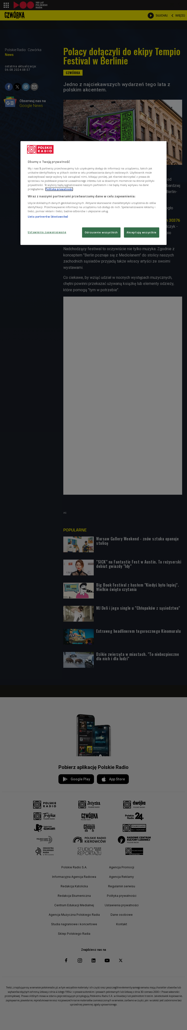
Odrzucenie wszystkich (101, 232)
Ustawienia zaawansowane (47, 232)
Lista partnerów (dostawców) (48, 216)
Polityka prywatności (59, 189)
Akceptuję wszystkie (142, 232)
